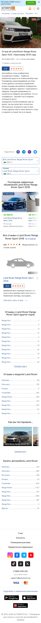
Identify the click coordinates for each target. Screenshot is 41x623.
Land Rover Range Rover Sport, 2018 (12, 219)
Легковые (29, 13)
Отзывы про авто (17, 13)
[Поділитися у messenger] (35, 152)
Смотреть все (19, 451)
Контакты (20, 538)
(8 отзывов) (30, 239)
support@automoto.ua (20, 578)
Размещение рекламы (20, 542)
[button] (39, 8)
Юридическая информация (20, 547)
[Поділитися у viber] (29, 152)
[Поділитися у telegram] (24, 152)
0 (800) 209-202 (20, 571)
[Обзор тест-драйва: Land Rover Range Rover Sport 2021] (17, 438)
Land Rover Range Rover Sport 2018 (18, 279)
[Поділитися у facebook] (18, 152)
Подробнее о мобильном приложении (20, 591)
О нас (20, 533)
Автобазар (5, 13)
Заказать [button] (30, 3)
